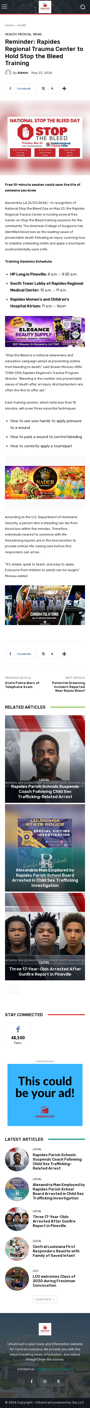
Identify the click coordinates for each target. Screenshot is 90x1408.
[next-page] (16, 990)
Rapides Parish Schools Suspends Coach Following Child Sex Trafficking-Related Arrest (45, 791)
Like (18, 1027)
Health (21, 25)
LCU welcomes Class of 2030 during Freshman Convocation (54, 1281)
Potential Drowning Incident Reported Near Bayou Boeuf (68, 686)
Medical (25, 34)
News (37, 34)
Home (9, 25)
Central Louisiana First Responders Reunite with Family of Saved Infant (56, 1251)
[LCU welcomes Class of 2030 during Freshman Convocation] (17, 1279)
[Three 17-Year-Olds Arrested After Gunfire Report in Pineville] (45, 936)
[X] (58, 1381)
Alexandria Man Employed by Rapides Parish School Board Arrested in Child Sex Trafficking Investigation (45, 877)
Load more (43, 1299)
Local (44, 779)
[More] (64, 88)
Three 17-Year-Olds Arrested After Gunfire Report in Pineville (45, 971)
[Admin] (9, 72)
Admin (23, 72)
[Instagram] (45, 1381)
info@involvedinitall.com (54, 1369)
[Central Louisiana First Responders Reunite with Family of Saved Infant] (17, 1249)
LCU (35, 1271)
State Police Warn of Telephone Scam (22, 685)
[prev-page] (8, 990)
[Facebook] (31, 1381)
